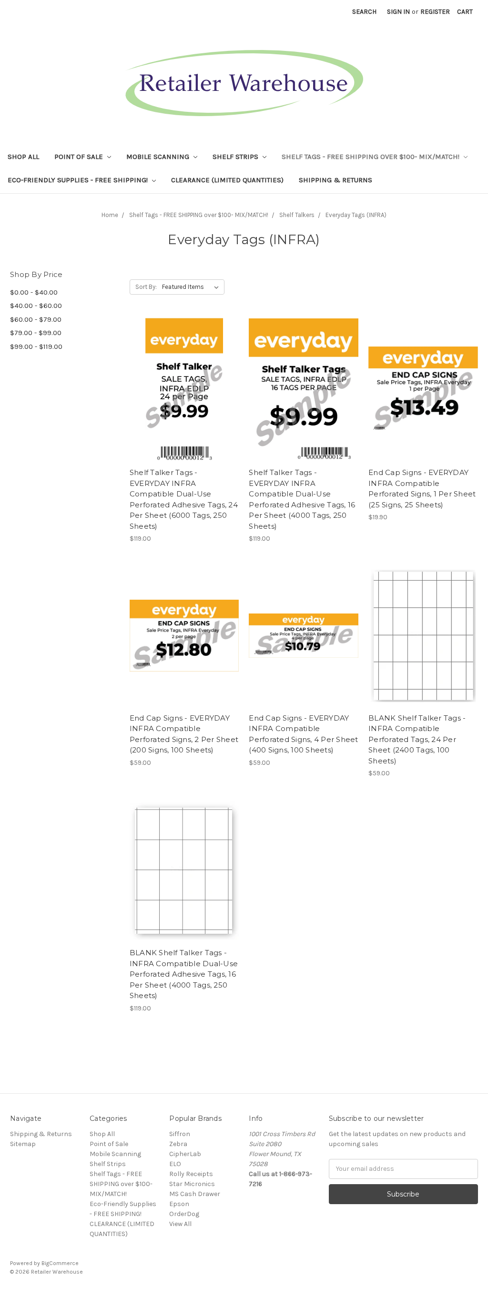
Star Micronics (192, 1184)
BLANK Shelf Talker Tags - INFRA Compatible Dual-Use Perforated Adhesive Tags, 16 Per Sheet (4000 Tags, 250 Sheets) (184, 974)
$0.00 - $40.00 (34, 292)
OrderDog (184, 1214)
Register (435, 12)
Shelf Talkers (297, 214)
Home (110, 214)
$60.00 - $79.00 (35, 319)
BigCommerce (60, 1263)
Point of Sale (79, 156)
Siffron (179, 1134)
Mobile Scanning (158, 156)
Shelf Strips (236, 156)
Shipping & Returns (335, 180)
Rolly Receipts (191, 1174)
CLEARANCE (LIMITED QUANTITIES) (227, 180)
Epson (179, 1204)
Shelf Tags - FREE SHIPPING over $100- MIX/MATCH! (371, 156)
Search (364, 12)
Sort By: (146, 286)
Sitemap (23, 1144)
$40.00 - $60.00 (36, 305)
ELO (175, 1164)
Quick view (184, 382)
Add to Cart (184, 398)
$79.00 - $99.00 (35, 332)
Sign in (398, 12)
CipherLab (185, 1154)
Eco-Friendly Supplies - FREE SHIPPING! (79, 180)
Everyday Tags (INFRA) (355, 214)
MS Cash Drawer (194, 1194)
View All (180, 1224)
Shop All (23, 156)
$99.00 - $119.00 (36, 346)
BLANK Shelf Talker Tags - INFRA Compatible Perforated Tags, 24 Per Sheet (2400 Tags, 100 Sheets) (417, 739)
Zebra (178, 1144)
